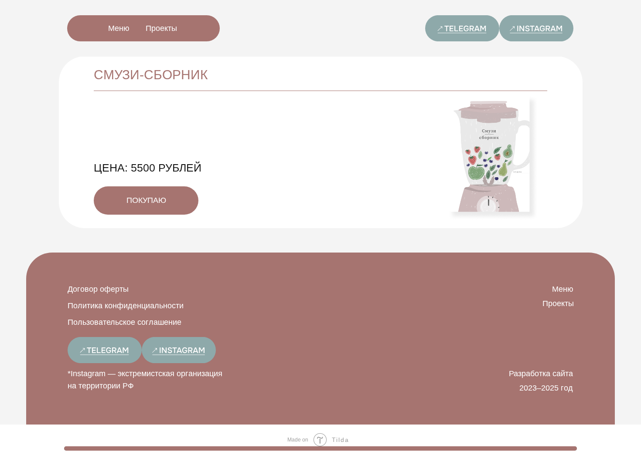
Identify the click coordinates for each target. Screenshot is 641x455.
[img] (462, 28)
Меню (119, 28)
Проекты (161, 28)
